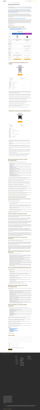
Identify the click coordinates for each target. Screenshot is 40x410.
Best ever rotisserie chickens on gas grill (13, 328)
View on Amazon (20, 74)
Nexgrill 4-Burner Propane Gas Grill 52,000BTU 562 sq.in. (15, 29)
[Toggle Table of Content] (13, 25)
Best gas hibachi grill (11, 331)
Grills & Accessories (12, 2)
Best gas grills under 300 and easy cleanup (13, 330)
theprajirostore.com (6, 405)
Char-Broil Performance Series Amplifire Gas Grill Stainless (19, 18)
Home (8, 2)
